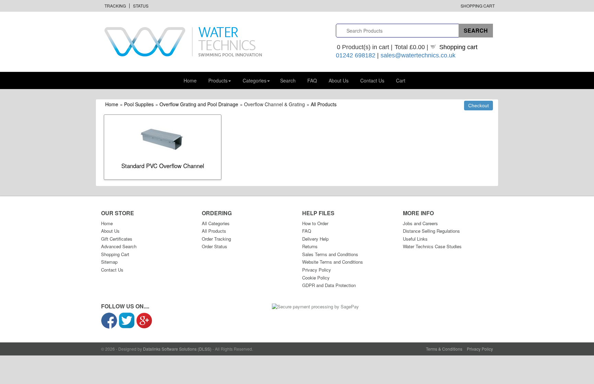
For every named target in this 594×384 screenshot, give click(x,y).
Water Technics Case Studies (432, 246)
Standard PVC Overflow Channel (162, 166)
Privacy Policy (316, 269)
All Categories (216, 223)
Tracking (115, 6)
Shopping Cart (478, 6)
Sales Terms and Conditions (330, 254)
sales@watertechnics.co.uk (418, 55)
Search (288, 80)
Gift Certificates (116, 238)
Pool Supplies (139, 104)
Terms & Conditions (444, 349)
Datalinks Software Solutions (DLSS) (177, 349)
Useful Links (415, 238)
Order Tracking (216, 238)
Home (190, 80)
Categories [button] (254, 80)
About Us (339, 80)
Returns (310, 246)
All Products (324, 104)
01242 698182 (355, 55)
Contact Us (372, 80)
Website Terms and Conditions (332, 262)
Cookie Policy (316, 277)
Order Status (214, 246)
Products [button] (218, 80)
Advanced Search (118, 246)
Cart (400, 80)
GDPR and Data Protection (329, 285)
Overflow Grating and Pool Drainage (199, 104)
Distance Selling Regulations (431, 231)
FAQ (312, 80)
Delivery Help (315, 238)
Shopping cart (458, 47)
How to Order (315, 223)
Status (140, 6)
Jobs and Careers (420, 223)
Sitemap (109, 262)
